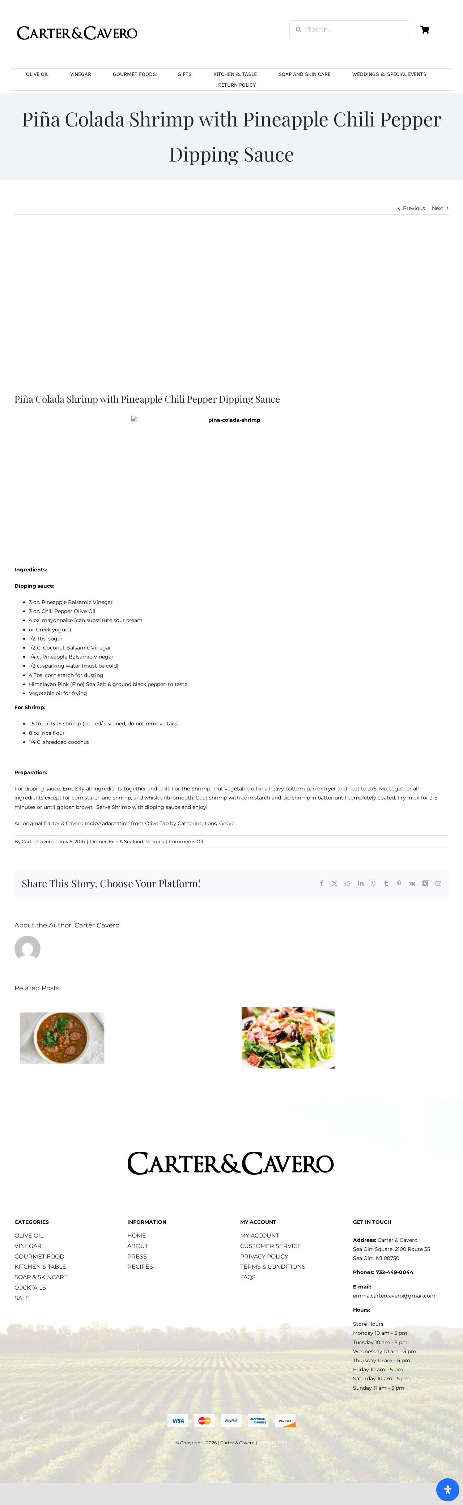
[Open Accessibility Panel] (447, 1489)
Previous (414, 208)
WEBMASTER (273, 1442)
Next (437, 208)
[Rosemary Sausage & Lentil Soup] (62, 1005)
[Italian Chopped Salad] (288, 1005)
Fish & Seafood (126, 841)
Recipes (154, 841)
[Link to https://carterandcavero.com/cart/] (425, 30)
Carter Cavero (38, 841)
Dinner (98, 841)
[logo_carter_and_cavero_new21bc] (77, 17)
